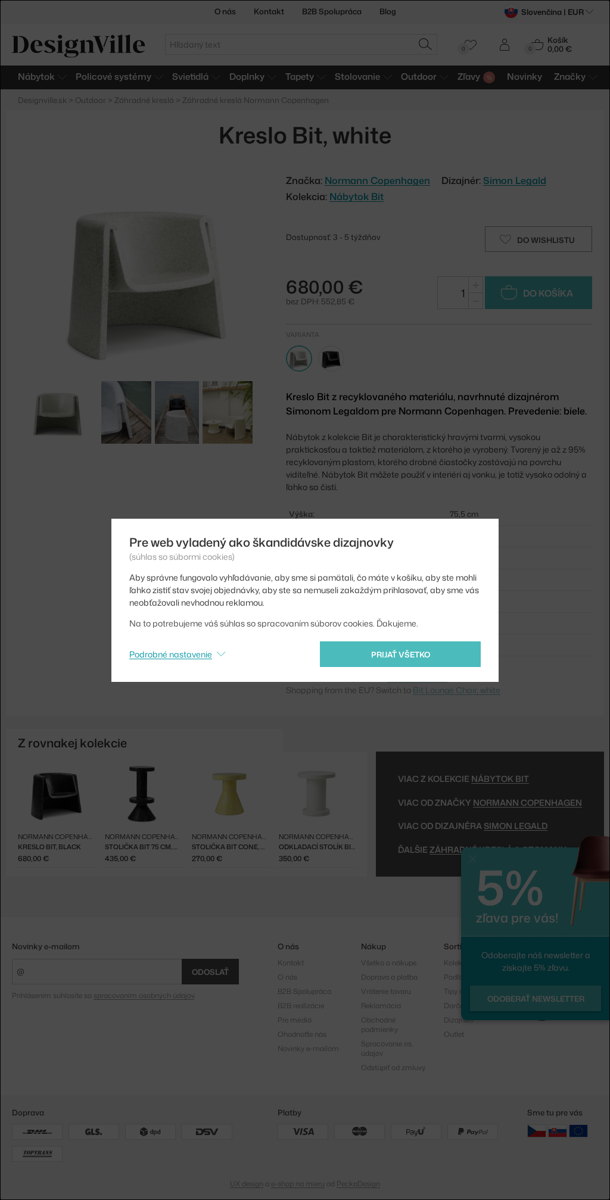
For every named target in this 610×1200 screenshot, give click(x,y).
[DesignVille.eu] (578, 1130)
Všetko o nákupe (388, 963)
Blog (387, 11)
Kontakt (269, 11)
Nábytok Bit (356, 196)
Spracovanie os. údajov (387, 1048)
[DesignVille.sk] (557, 1130)
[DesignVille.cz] (536, 1130)
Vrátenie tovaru (386, 991)
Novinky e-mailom (46, 946)
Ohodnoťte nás (302, 1034)
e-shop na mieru (298, 1184)
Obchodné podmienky (379, 1024)
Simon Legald (514, 180)
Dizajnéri (458, 1020)
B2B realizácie (301, 1005)
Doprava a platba (389, 977)
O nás (225, 11)
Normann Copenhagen (527, 802)
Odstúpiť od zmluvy (393, 1067)
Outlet (454, 1034)
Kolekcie (458, 963)
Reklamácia (381, 1005)
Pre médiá (295, 1020)
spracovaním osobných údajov (144, 995)
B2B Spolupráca (332, 11)
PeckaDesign (358, 1184)
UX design (246, 1184)
